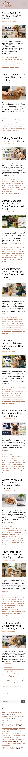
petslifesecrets (6, 193)
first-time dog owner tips (16, 189)
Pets (15, 57)
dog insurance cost (18, 673)
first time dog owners (12, 321)
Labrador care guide (7, 397)
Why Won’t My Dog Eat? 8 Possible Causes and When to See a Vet (13, 483)
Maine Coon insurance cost (17, 677)
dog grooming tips (9, 187)
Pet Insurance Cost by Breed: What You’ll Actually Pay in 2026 (14, 626)
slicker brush (15, 130)
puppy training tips (14, 259)
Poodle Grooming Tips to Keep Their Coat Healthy (14, 77)
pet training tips (21, 63)
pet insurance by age (16, 680)
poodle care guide (12, 126)
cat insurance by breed (10, 669)
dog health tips (18, 187)
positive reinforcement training (10, 65)
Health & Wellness (8, 454)
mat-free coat (5, 124)
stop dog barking (14, 67)
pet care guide (14, 191)
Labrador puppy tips (7, 399)
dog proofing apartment (17, 601)
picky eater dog (10, 540)
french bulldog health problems (15, 464)
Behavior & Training (9, 57)
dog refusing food (10, 538)
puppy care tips (10, 403)
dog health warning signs (14, 534)
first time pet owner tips (8, 603)
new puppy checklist (14, 609)
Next (11, 693)
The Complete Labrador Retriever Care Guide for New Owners (12, 344)
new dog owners (16, 401)
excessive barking (11, 63)
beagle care (16, 59)
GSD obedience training (8, 255)
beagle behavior (8, 59)
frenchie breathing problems (13, 470)
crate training (7, 319)
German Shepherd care (15, 251)
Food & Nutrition (17, 387)
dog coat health (6, 120)
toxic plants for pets (15, 613)
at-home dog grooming (10, 119)
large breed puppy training (13, 325)
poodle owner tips (6, 130)
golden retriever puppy (13, 323)
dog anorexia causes (9, 528)
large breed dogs (6, 401)
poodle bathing (14, 124)
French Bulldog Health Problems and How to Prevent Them (14, 413)
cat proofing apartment (11, 599)
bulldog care (19, 181)
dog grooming (5, 393)
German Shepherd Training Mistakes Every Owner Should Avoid (13, 204)
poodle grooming (9, 128)
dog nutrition (13, 393)
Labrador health (17, 397)
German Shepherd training (18, 253)
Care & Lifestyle (8, 117)
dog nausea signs (13, 536)
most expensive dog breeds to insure (11, 679)
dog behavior (7, 249)
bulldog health (15, 183)
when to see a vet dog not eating (10, 542)
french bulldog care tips (15, 460)
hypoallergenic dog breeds (17, 122)
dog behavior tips (15, 319)
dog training (10, 395)
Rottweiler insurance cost (15, 686)
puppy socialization (17, 331)
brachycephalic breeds (10, 181)
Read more (11, 53)
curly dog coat (20, 119)
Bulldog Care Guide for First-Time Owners (13, 139)
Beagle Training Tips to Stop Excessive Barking (13, 16)
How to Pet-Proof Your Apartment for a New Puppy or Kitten (13, 554)
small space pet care (17, 611)
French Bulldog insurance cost (10, 675)
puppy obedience (6, 331)
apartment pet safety (9, 597)
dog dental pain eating (14, 530)
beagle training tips (17, 61)
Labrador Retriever (18, 399)
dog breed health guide (14, 458)
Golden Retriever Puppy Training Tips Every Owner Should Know (13, 273)
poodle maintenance (19, 128)
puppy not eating (18, 540)
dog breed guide (12, 185)
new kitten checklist (7, 607)
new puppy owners (11, 327)
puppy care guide (14, 193)
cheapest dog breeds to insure (13, 671)
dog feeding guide (19, 391)
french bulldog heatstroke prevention (11, 466)
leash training (18, 255)
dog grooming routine (16, 120)
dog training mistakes (16, 249)
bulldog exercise (6, 183)
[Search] (23, 701)
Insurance (6, 667)
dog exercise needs (9, 391)
